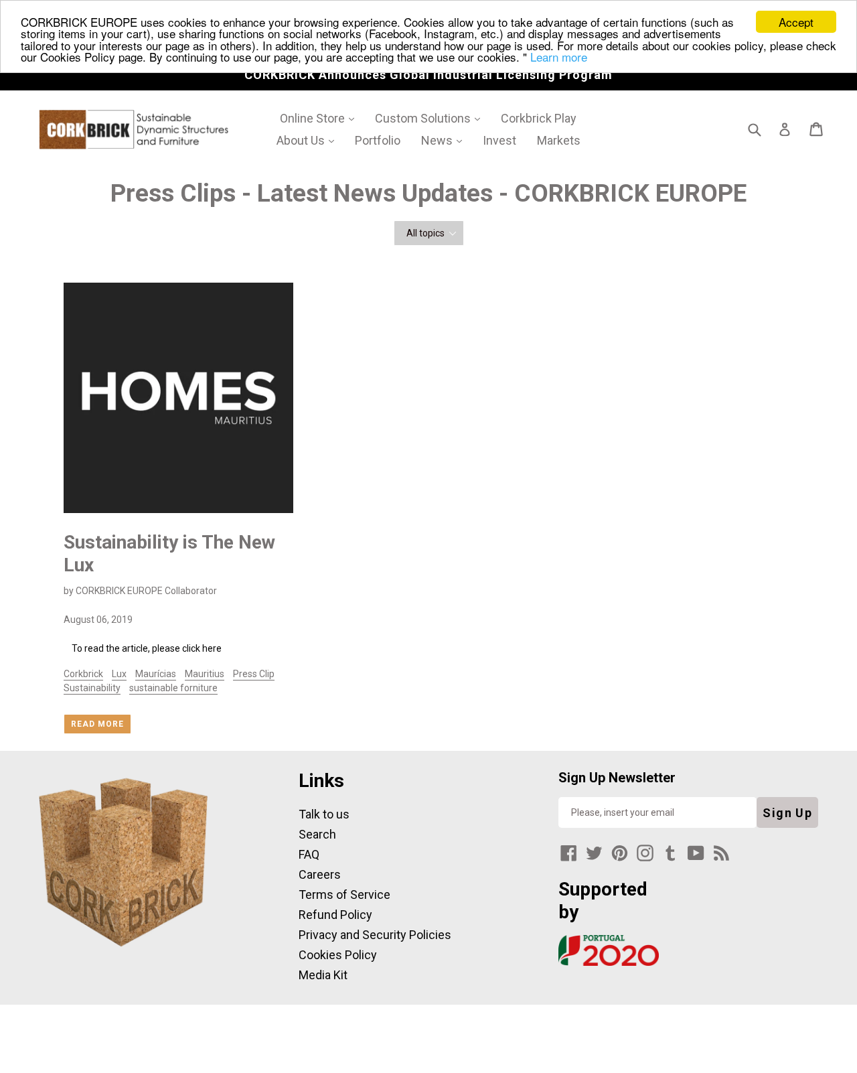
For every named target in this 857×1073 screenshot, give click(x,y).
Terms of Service (344, 894)
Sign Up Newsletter (617, 778)
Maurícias (155, 673)
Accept (796, 21)
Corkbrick (83, 673)
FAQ (309, 854)
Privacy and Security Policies (375, 935)
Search (317, 834)
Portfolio (377, 140)
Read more (97, 724)
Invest (499, 140)
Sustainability (92, 688)
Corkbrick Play (538, 118)
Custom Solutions (432, 118)
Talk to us (324, 814)
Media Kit (323, 975)
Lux (119, 673)
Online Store (322, 118)
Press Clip (254, 673)
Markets (558, 140)
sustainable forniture (173, 688)
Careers (320, 874)
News (446, 140)
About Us (310, 140)
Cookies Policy (338, 955)
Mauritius (204, 673)
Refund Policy (335, 915)
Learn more (558, 56)
